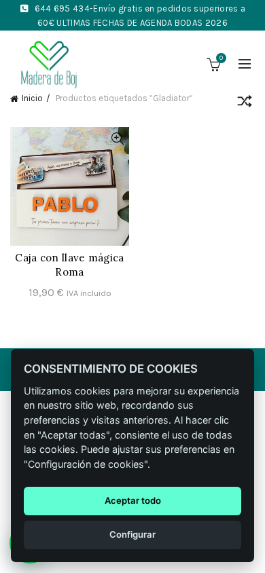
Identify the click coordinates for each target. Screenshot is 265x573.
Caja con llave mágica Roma (69, 264)
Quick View (117, 139)
